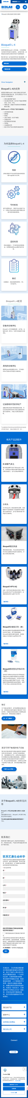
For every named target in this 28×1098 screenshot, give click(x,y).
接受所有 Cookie (14, 1084)
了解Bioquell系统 (8, 769)
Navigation (7, 82)
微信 (14, 1045)
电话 (4, 893)
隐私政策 (20, 947)
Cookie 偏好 (13, 1051)
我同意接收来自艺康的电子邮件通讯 (14, 934)
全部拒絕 (14, 1088)
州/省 (4, 907)
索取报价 (6, 63)
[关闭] (25, 1069)
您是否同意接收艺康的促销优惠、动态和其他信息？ (13, 929)
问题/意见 (6, 915)
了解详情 (5, 601)
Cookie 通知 (18, 1080)
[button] (18, 7)
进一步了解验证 (7, 718)
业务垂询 (6, 900)
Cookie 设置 (14, 1092)
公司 (4, 885)
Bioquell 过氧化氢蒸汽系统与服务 (11, 14)
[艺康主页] (6, 7)
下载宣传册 (7, 69)
